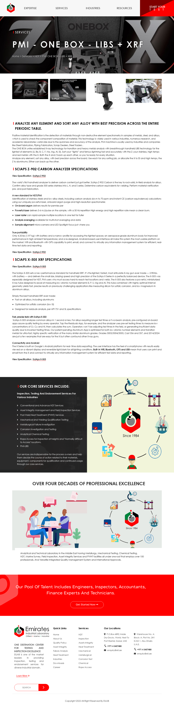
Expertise (30, 8)
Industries (57, 659)
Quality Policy (59, 642)
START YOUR (158, 8)
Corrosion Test (85, 659)
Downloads (58, 663)
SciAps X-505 (39, 266)
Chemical (83, 663)
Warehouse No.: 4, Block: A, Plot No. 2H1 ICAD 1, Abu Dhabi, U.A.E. (144, 639)
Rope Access (85, 667)
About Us (57, 638)
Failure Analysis (60, 650)
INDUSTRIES (93, 8)
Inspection (84, 638)
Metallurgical (85, 655)
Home (15, 56)
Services (62, 8)
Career (56, 667)
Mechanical (85, 650)
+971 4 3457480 (114, 646)
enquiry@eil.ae (114, 650)
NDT (37, 56)
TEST (158, 9)
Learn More (22, 676)
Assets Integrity (86, 642)
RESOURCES (124, 8)
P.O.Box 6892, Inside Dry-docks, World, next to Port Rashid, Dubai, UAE (116, 637)
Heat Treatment (61, 655)
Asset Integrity (60, 646)
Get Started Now (86, 604)
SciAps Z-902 (39, 175)
